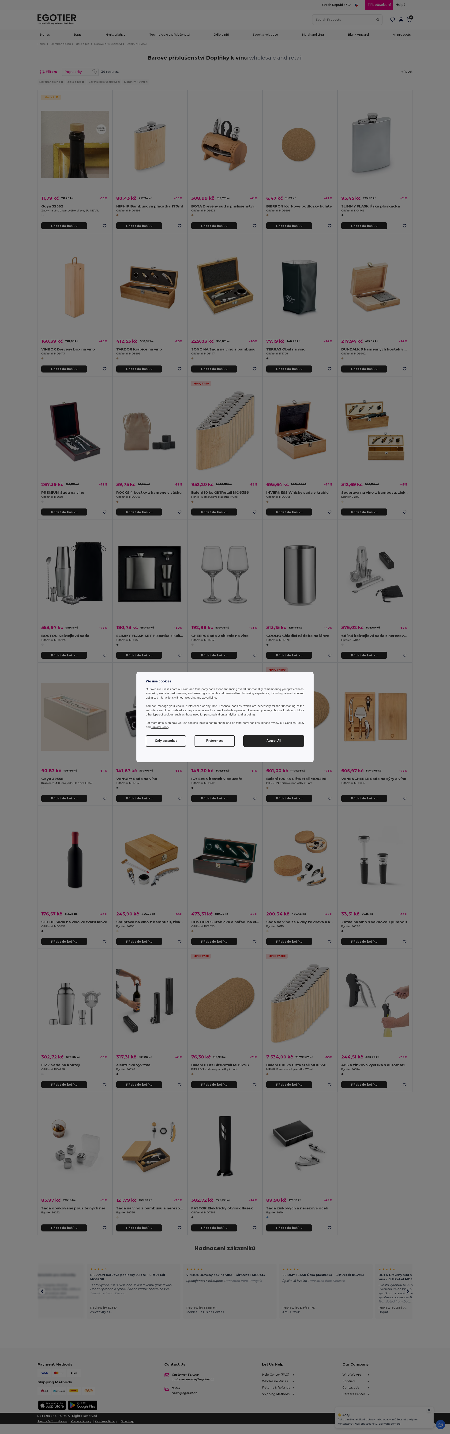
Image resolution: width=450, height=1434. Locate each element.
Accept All (273, 740)
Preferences (214, 740)
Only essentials (166, 740)
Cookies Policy (294, 723)
